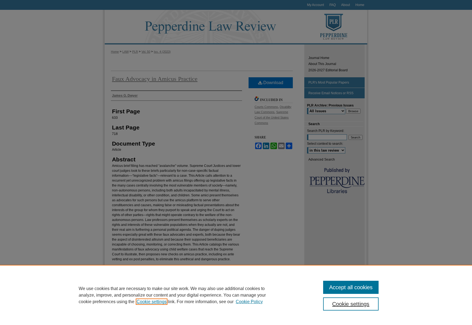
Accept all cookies (351, 287)
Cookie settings (152, 301)
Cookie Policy (249, 301)
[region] (236, 295)
